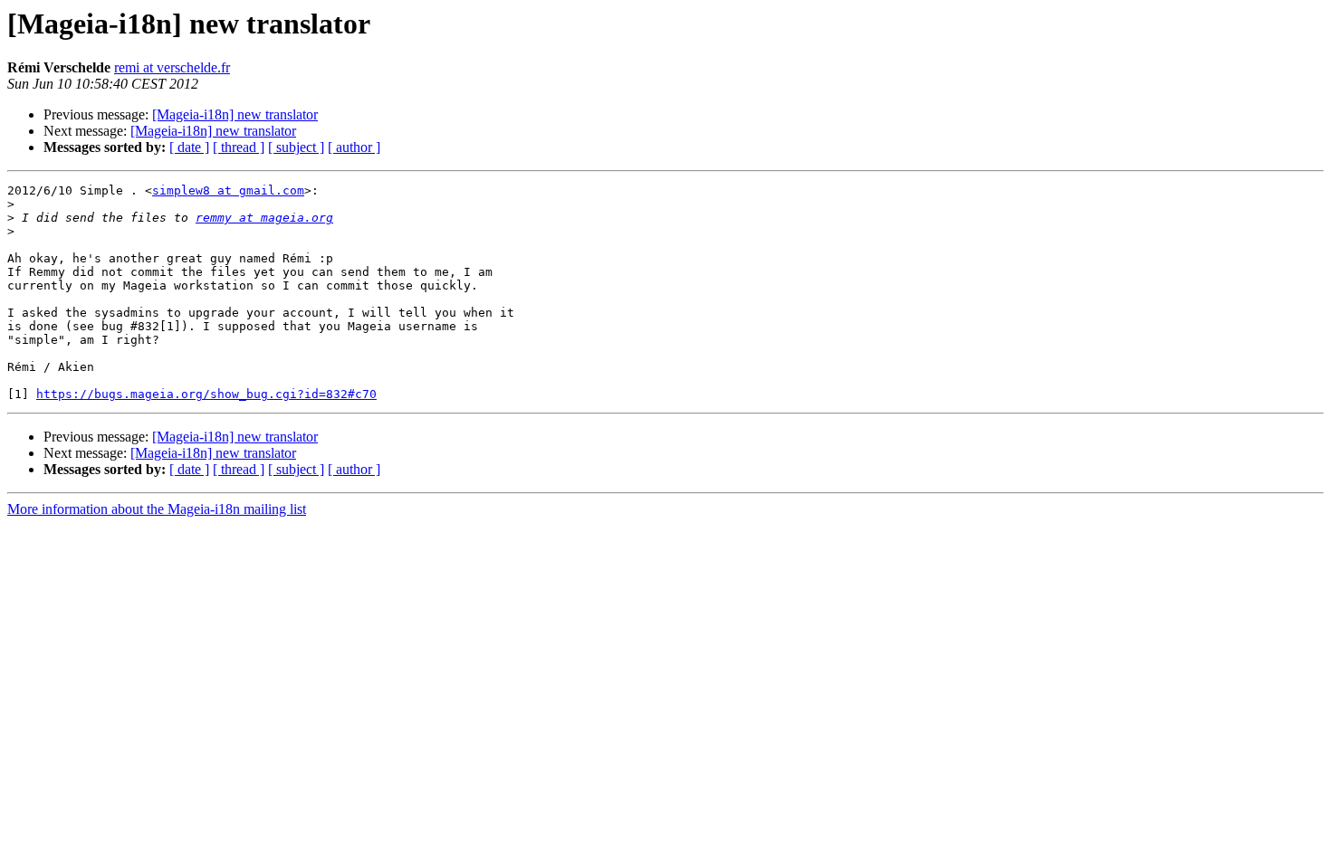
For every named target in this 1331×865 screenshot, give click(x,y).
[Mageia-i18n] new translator (235, 114)
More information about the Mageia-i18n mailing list (156, 509)
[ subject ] (296, 147)
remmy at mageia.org (264, 217)
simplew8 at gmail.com (228, 190)
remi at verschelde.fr (172, 67)
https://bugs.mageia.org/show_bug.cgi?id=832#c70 (206, 394)
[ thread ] (238, 147)
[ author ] (354, 147)
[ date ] (189, 147)
